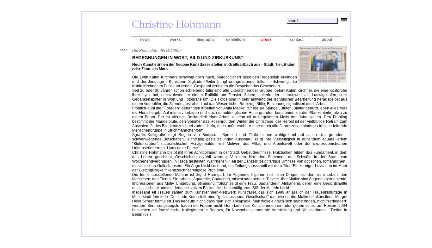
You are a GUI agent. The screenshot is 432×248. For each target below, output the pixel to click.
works (175, 39)
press (266, 39)
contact (297, 39)
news (145, 39)
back (123, 50)
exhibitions (236, 39)
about (327, 39)
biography (206, 39)
